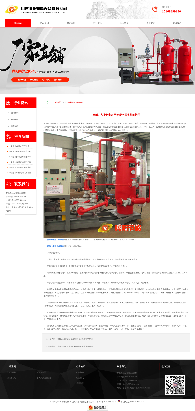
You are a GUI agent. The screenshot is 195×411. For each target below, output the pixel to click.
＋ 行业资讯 (13, 120)
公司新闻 (80, 372)
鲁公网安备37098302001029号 (133, 402)
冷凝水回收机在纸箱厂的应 (20, 162)
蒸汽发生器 (41, 372)
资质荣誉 (150, 23)
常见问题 (80, 383)
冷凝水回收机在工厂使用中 (20, 146)
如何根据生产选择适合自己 (20, 152)
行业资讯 (97, 23)
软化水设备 (11, 378)
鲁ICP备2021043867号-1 (106, 402)
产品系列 (44, 23)
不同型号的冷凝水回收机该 (20, 157)
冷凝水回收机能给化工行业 (20, 173)
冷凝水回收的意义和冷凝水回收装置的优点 (75, 339)
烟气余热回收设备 (44, 378)
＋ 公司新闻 (13, 113)
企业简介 (124, 23)
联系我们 (177, 23)
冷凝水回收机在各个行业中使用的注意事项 (75, 346)
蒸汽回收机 (11, 372)
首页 (64, 102)
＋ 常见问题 (13, 126)
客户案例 (71, 23)
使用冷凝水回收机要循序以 (20, 167)
